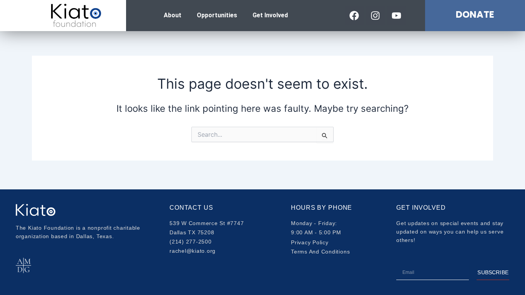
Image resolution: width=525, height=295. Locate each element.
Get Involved (270, 15)
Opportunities (217, 15)
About (172, 15)
